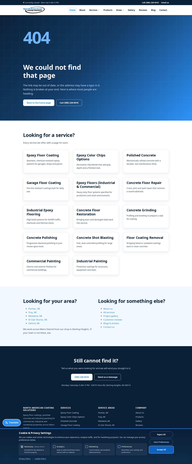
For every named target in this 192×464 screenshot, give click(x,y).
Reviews (143, 10)
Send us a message (107, 377)
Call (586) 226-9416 (150, 2)
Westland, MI (35, 315)
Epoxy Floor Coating (70, 412)
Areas (119, 10)
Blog (153, 10)
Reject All (161, 434)
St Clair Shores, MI (37, 319)
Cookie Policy (40, 458)
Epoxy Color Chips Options (73, 417)
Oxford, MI (33, 323)
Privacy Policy (25, 458)
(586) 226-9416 (82, 377)
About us (108, 308)
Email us (165, 2)
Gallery (131, 10)
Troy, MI (32, 312)
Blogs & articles (111, 323)
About (82, 10)
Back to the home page (39, 102)
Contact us (108, 326)
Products (107, 10)
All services (109, 312)
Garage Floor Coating (70, 425)
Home (72, 10)
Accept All (161, 449)
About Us (140, 412)
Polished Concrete (69, 421)
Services (93, 10)
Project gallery (110, 315)
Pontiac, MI (34, 308)
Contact (163, 10)
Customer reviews (112, 319)
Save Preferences (161, 442)
